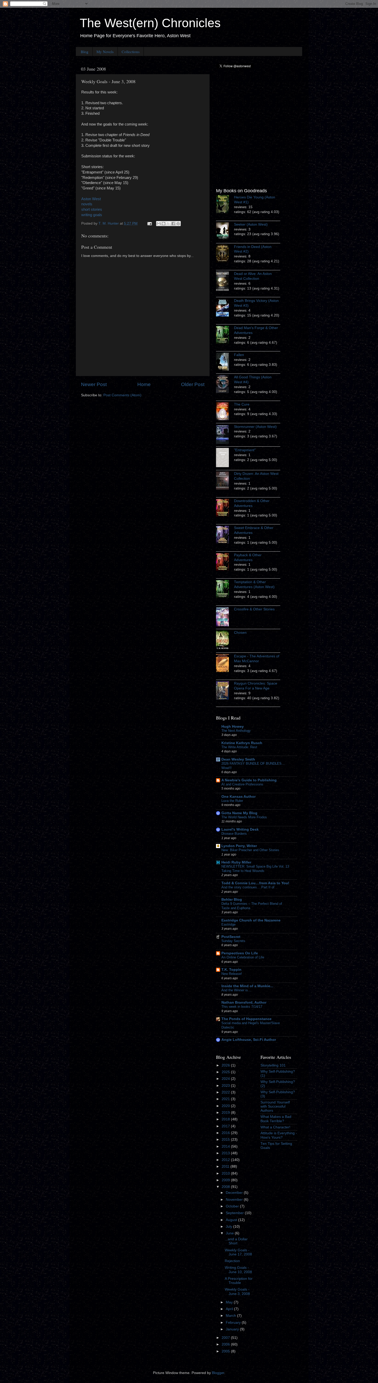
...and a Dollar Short (236, 1241)
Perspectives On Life (239, 953)
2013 (226, 1153)
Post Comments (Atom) (122, 395)
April (230, 1309)
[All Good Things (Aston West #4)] (225, 385)
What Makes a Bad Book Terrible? (275, 1119)
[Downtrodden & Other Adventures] (225, 508)
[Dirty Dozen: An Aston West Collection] (225, 481)
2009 (226, 1180)
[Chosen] (225, 640)
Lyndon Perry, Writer (239, 846)
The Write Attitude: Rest (239, 747)
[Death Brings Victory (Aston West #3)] (225, 308)
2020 (226, 1106)
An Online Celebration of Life (242, 957)
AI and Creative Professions (242, 784)
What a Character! (275, 1127)
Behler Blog (231, 899)
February (234, 1322)
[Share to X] (168, 223)
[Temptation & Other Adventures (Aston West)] (225, 589)
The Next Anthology (236, 731)
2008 (226, 1187)
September (235, 1213)
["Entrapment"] (225, 458)
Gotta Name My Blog (239, 813)
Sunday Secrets (233, 941)
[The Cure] (225, 412)
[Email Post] (149, 223)
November (235, 1200)
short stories (91, 209)
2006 (226, 1344)
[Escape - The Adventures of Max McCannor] (225, 664)
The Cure (241, 404)
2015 (226, 1139)
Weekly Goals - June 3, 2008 (237, 1291)
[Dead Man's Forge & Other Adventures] (225, 335)
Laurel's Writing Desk (240, 829)
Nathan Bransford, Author (243, 1002)
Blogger (218, 1373)
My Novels (105, 51)
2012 (226, 1160)
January (233, 1329)
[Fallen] (225, 362)
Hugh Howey (232, 726)
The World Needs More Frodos (244, 817)
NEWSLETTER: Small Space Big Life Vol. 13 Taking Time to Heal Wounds (255, 869)
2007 (226, 1338)
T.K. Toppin (231, 970)
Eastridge (228, 924)
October (233, 1206)
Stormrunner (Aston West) (255, 427)
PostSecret (230, 937)
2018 (226, 1119)
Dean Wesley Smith (238, 759)
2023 (226, 1086)
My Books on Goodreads (241, 190)
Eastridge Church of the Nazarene (251, 920)
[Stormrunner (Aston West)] (225, 435)
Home (144, 384)
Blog (84, 51)
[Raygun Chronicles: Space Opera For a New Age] (225, 691)
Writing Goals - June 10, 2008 (238, 1270)
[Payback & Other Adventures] (225, 562)
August (232, 1220)
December (235, 1193)
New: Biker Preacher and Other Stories (250, 850)
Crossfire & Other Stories (254, 609)
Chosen (240, 633)
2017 (226, 1126)
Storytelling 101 (273, 1065)
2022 (226, 1092)
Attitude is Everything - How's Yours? (278, 1135)
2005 (226, 1351)
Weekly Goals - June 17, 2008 (238, 1252)
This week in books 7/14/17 (241, 1007)
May (230, 1302)
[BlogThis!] (163, 223)
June (230, 1233)
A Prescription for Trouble (239, 1281)
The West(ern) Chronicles (150, 23)
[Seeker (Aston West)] (225, 232)
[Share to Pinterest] (178, 223)
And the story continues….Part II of (247, 887)
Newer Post (94, 384)
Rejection (232, 1261)
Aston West (91, 199)
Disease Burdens (234, 833)
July (229, 1226)
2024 (226, 1079)
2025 (226, 1072)
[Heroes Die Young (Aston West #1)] (225, 205)
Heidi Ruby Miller (236, 862)
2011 (226, 1166)
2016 (226, 1133)
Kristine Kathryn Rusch (241, 743)
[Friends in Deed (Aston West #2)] (225, 254)
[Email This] (158, 223)
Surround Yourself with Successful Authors (275, 1106)
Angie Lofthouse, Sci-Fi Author (248, 1040)
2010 (226, 1173)
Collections (131, 51)
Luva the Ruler (232, 801)
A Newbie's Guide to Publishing (249, 780)
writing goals (91, 215)
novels (86, 204)
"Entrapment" (245, 450)
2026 (226, 1065)
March (231, 1316)
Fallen (239, 355)
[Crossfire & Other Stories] (225, 617)
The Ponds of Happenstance (246, 1019)
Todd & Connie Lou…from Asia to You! (255, 883)
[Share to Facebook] (173, 223)
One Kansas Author (238, 797)
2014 (226, 1146)
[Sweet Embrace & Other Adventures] (225, 535)
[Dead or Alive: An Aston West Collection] (225, 282)
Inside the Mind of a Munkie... (247, 986)
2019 (226, 1113)
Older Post (192, 384)
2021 (226, 1099)
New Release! (231, 974)
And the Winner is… (236, 990)
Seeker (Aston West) (251, 224)
